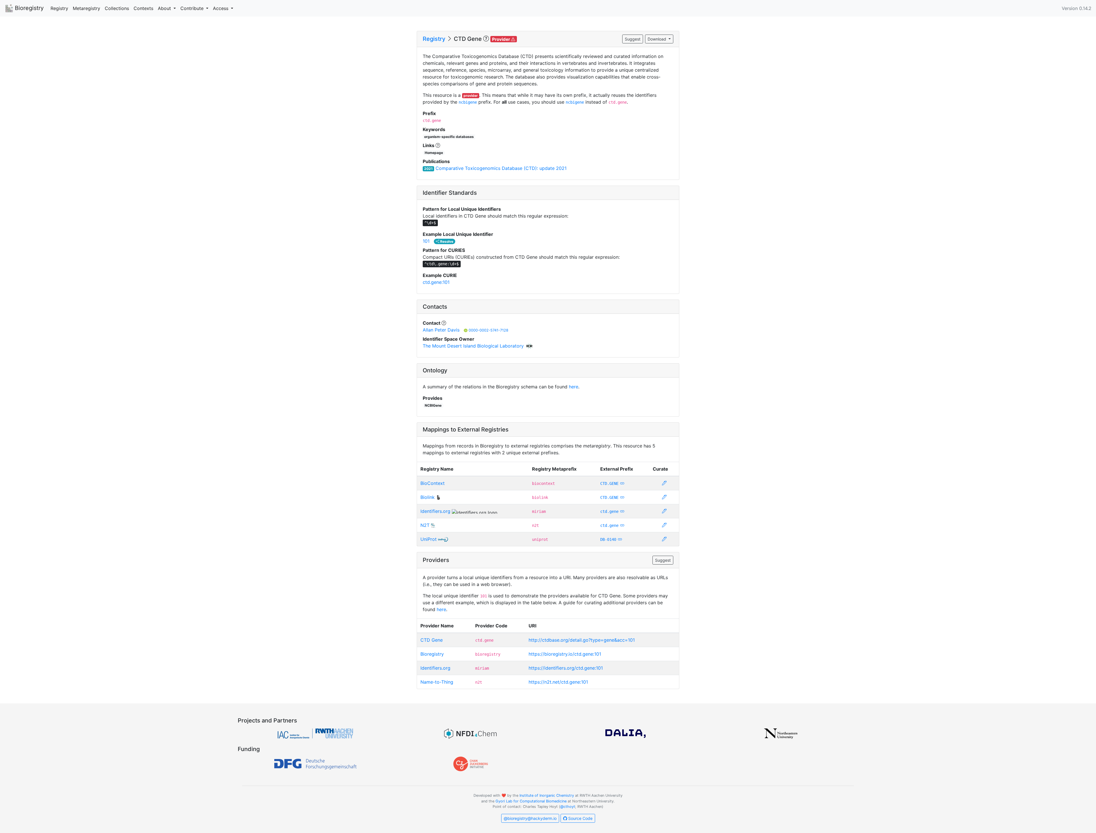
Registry (59, 8)
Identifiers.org (435, 511)
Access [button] (221, 8)
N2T (425, 525)
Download (657, 39)
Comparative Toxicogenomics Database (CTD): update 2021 (501, 168)
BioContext (432, 483)
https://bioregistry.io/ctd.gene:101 (565, 654)
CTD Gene (431, 640)
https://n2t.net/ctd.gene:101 (558, 682)
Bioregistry (28, 8)
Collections (117, 8)
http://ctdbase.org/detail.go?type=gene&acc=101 (582, 640)
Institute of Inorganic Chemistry (546, 795)
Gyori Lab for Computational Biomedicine (531, 801)
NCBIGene (433, 405)
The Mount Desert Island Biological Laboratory (473, 346)
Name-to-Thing (436, 682)
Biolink (427, 497)
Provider (501, 39)
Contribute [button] (192, 8)
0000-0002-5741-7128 (488, 330)
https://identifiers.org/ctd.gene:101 (566, 668)
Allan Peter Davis (441, 330)
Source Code (580, 818)
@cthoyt (567, 806)
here (573, 387)
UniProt (428, 539)
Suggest (632, 39)
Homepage (434, 152)
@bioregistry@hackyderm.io (530, 818)
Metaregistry (86, 8)
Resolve (446, 241)
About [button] (165, 8)
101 (426, 241)
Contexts (143, 8)
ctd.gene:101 (436, 282)
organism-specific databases (449, 137)
